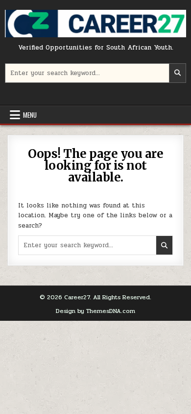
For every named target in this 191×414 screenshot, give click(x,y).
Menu (30, 115)
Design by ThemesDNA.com (95, 311)
